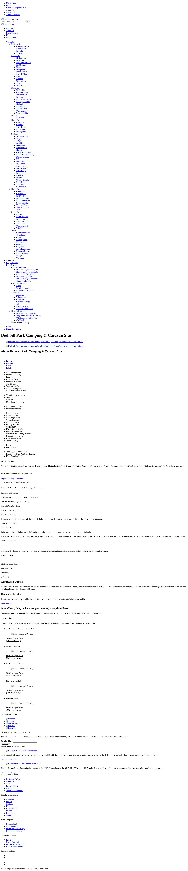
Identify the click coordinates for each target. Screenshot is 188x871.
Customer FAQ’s (23, 302)
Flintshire (20, 242)
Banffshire (20, 145)
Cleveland (20, 191)
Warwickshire (21, 111)
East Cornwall (22, 217)
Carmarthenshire (23, 233)
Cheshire (20, 122)
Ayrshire (19, 143)
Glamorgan (20, 244)
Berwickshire (21, 148)
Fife (18, 159)
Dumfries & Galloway (25, 154)
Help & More (11, 265)
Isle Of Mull (21, 168)
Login (8, 5)
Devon (9, 801)
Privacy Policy (22, 306)
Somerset (20, 221)
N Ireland (15, 115)
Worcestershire (22, 113)
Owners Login (12, 824)
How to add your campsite (27, 269)
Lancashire (20, 129)
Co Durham (21, 194)
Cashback (20, 320)
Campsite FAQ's (12, 826)
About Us (10, 10)
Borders (19, 150)
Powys (19, 256)
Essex (18, 67)
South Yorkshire (22, 203)
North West (15, 120)
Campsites (10, 28)
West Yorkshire (22, 207)
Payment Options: (8, 851)
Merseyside (21, 131)
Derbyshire (20, 90)
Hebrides (20, 161)
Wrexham (20, 258)
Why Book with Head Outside (28, 315)
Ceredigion (20, 235)
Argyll (19, 141)
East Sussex (21, 65)
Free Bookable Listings (15, 829)
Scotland (14, 134)
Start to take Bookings (25, 274)
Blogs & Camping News (16, 8)
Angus (19, 138)
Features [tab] (9, 361)
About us (20, 295)
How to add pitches (24, 276)
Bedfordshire (21, 58)
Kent (18, 76)
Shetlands (20, 184)
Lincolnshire (21, 49)
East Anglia (16, 44)
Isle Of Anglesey (23, 249)
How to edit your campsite (27, 272)
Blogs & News (12, 33)
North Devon (21, 219)
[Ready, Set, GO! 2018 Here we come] (94, 751)
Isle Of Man (21, 127)
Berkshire (20, 60)
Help (8, 35)
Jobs (18, 304)
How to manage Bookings (27, 279)
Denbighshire (21, 240)
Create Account (22, 288)
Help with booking (18, 311)
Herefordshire (21, 95)
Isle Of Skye (21, 171)
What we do (21, 297)
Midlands (15, 88)
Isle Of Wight (21, 74)
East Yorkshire (22, 196)
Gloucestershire (22, 92)
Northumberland (23, 200)
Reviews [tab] (9, 366)
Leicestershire (21, 97)
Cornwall (10, 799)
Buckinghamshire (23, 62)
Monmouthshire (22, 251)
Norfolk (19, 51)
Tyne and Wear (22, 205)
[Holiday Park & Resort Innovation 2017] (94, 764)
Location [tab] (9, 363)
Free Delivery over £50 (15, 844)
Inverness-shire (22, 166)
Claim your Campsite (14, 831)
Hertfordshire (21, 72)
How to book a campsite (26, 313)
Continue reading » (8, 759)
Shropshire (20, 106)
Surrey (19, 83)
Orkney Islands (22, 180)
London (19, 79)
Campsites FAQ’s (23, 281)
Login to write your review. (12, 478)
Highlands (20, 164)
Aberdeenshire (22, 136)
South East (15, 56)
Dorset (19, 214)
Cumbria (19, 125)
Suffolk (19, 53)
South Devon (21, 223)
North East (15, 189)
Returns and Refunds (24, 290)
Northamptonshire (23, 99)
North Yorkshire (22, 198)
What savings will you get (26, 318)
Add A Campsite (13, 15)
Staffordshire (21, 108)
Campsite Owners (18, 267)
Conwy (19, 237)
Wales (13, 230)
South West (15, 212)
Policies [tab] (9, 368)
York (18, 210)
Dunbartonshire (22, 157)
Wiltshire (20, 228)
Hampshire (20, 69)
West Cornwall (22, 226)
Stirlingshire (21, 187)
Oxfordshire (21, 81)
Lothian (19, 175)
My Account (11, 3)
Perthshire (20, 182)
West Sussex (21, 85)
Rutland (19, 104)
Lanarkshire (21, 173)
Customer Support (18, 283)
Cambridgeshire (22, 46)
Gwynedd (20, 246)
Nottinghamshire (23, 102)
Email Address (7, 741)
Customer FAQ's (13, 779)
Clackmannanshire (23, 152)
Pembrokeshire (22, 253)
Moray (19, 177)
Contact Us (10, 12)
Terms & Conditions (24, 309)
